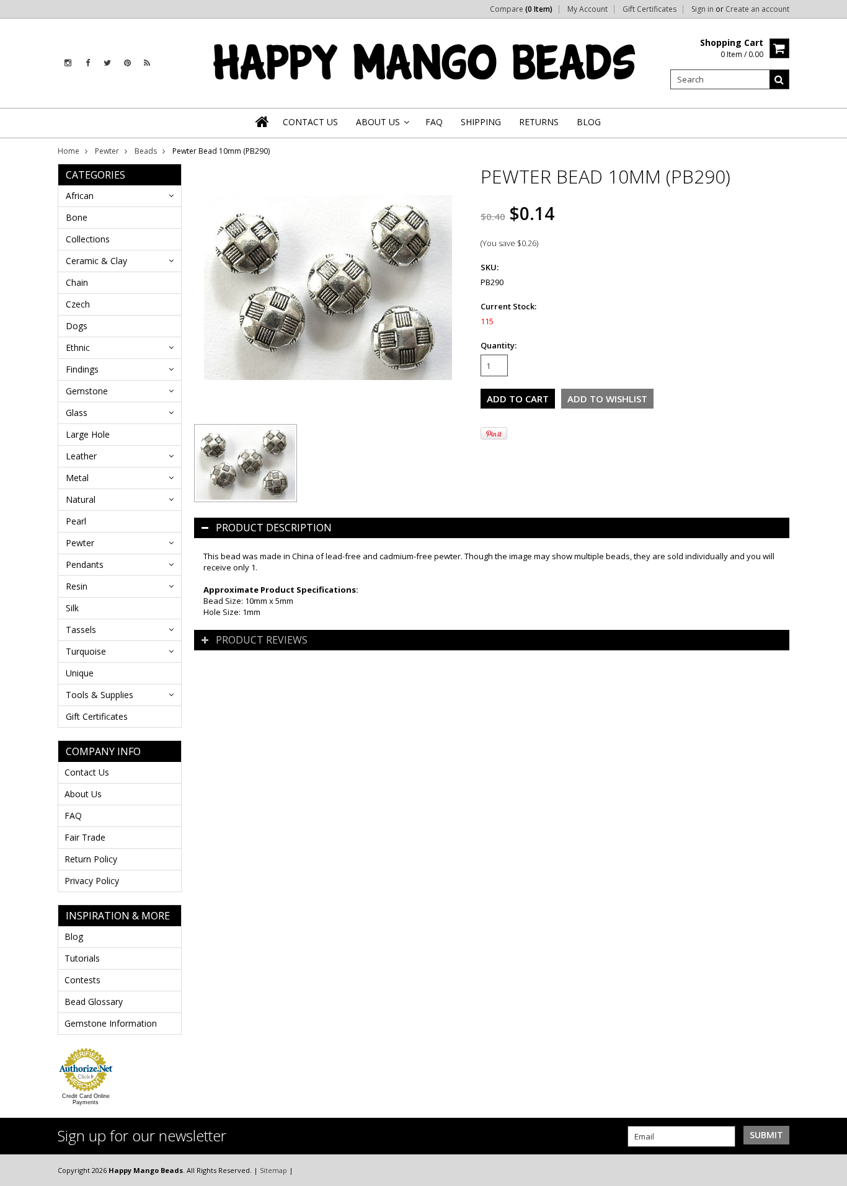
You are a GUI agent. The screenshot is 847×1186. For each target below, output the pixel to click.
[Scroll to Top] (828, 1170)
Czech (78, 304)
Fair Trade (84, 837)
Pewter (107, 151)
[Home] (262, 121)
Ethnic (78, 347)
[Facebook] (88, 63)
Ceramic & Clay (96, 261)
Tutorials (82, 958)
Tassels (81, 629)
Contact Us (86, 772)
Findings (82, 369)
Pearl (76, 521)
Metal (77, 478)
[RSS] (147, 63)
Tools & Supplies (99, 695)
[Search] (779, 79)
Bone (76, 217)
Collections (88, 239)
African (80, 195)
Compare (521, 9)
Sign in (702, 9)
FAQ (73, 815)
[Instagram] (67, 63)
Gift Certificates (649, 9)
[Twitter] (107, 63)
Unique (80, 673)
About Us (83, 794)
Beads (146, 151)
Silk (72, 608)
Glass (76, 412)
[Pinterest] (127, 63)
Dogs (76, 326)
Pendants (85, 564)
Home (68, 151)
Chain (77, 282)
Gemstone (87, 391)
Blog (73, 936)
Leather (81, 456)
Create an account (757, 9)
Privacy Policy (91, 881)
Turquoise (86, 651)
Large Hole (88, 434)
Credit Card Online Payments (86, 1099)
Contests (82, 980)
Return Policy (90, 859)
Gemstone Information (110, 1023)
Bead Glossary (93, 1001)
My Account (587, 9)
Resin (76, 586)
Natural (80, 499)
